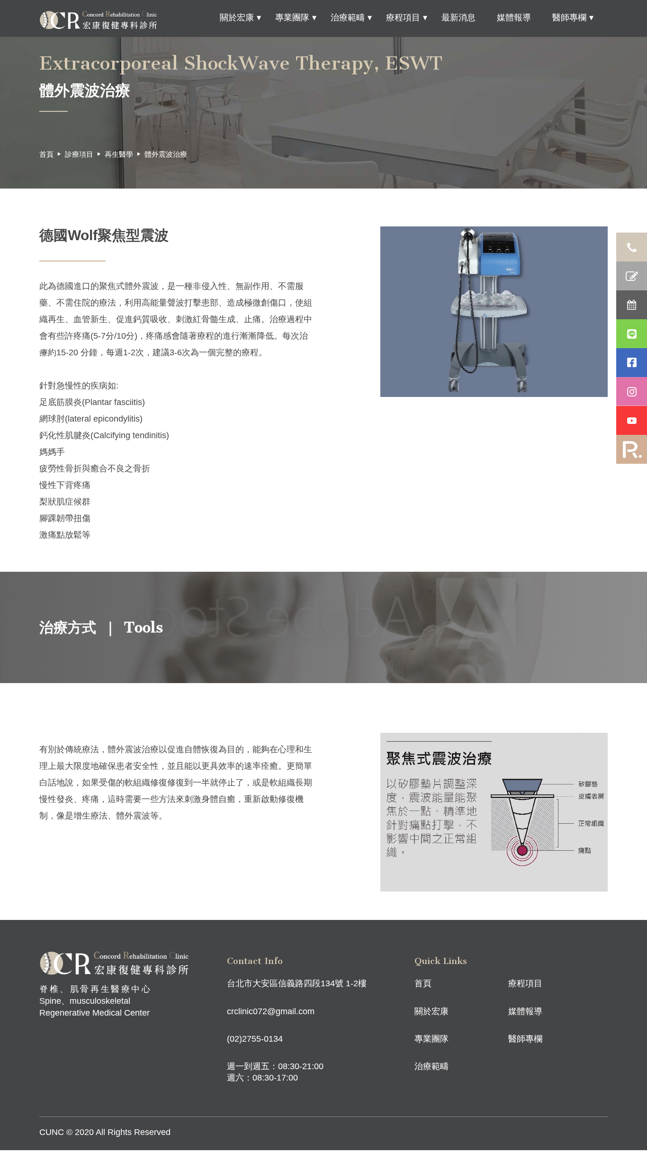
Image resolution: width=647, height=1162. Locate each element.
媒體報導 (514, 17)
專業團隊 (292, 17)
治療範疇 (348, 17)
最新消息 (458, 17)
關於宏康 (237, 17)
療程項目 (403, 17)
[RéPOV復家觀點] (631, 449)
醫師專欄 (569, 17)
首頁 (46, 154)
